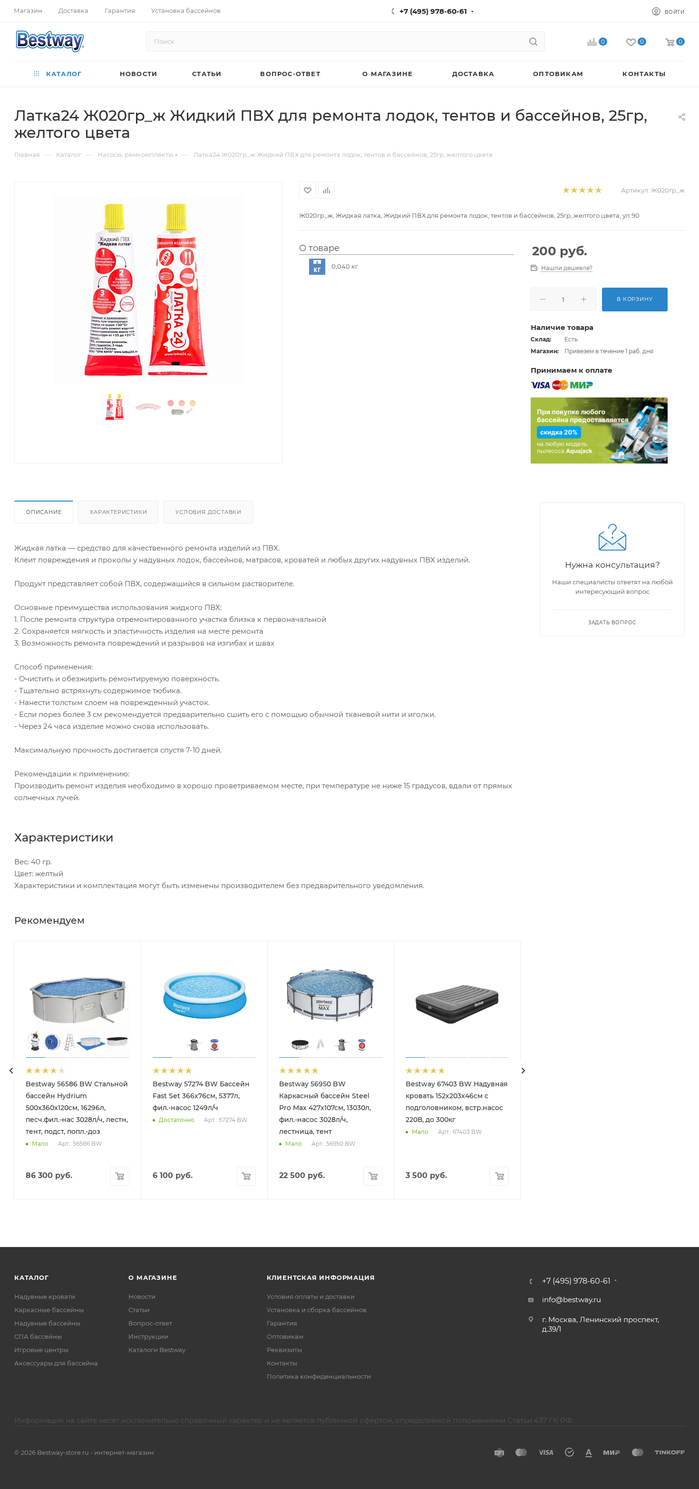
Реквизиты (284, 1350)
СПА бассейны (38, 1336)
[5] (598, 190)
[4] (590, 190)
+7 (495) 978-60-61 (433, 11)
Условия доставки (208, 512)
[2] (574, 190)
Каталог (31, 1277)
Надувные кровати (44, 1296)
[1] (566, 190)
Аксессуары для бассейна (56, 1363)
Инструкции (148, 1336)
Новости (141, 1296)
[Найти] (533, 41)
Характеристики (118, 512)
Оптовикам (285, 1336)
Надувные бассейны (47, 1323)
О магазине (152, 1277)
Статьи (139, 1310)
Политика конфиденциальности (319, 1376)
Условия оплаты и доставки (311, 1296)
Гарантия (282, 1323)
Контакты (282, 1363)
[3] (582, 190)
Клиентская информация (321, 1277)
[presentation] (11, 1070)
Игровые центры (41, 1350)
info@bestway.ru (571, 1299)
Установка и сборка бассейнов (317, 1310)
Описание (43, 512)
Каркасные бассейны (49, 1310)
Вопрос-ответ (150, 1323)
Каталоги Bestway (156, 1350)
